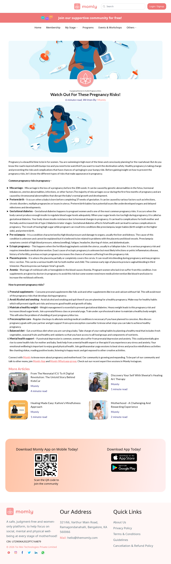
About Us (119, 522)
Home (37, 27)
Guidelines (120, 540)
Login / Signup (156, 6)
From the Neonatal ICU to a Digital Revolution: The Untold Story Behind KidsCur (53, 377)
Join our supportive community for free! (90, 18)
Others (130, 27)
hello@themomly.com (82, 538)
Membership (53, 27)
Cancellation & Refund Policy (133, 546)
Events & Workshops (110, 27)
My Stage (70, 27)
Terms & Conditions (127, 534)
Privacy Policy (122, 528)
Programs (88, 27)
